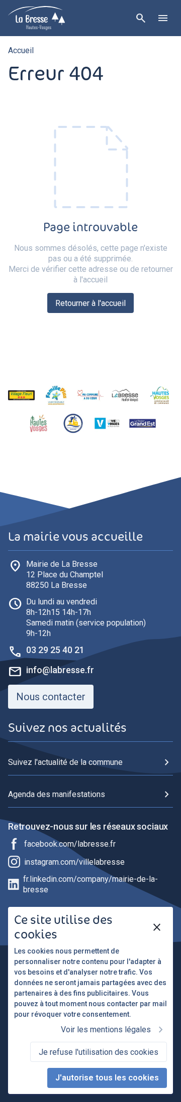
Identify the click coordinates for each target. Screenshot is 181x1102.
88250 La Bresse (64, 574)
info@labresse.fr (60, 670)
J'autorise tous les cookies (107, 1077)
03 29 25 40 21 (55, 650)
